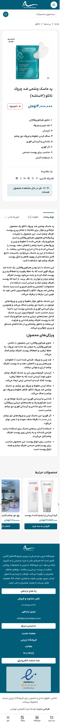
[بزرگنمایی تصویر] (48, 78)
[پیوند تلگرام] (17, 178)
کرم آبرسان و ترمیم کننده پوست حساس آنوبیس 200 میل (39, 517)
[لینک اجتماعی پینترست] (29, 178)
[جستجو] (5, 14)
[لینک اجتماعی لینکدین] (25, 178)
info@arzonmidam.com (29, 618)
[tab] (48, 216)
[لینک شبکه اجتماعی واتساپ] (21, 178)
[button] (39, 526)
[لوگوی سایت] (30, 4)
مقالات (28, 646)
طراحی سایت (43, 709)
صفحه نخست (29, 633)
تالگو (37, 24)
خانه (56, 24)
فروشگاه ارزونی (29, 640)
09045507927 (28, 605)
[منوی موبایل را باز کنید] (54, 5)
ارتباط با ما (28, 653)
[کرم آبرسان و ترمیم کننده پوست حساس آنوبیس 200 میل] (39, 496)
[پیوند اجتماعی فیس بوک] (37, 178)
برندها (47, 24)
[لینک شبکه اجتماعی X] (33, 178)
